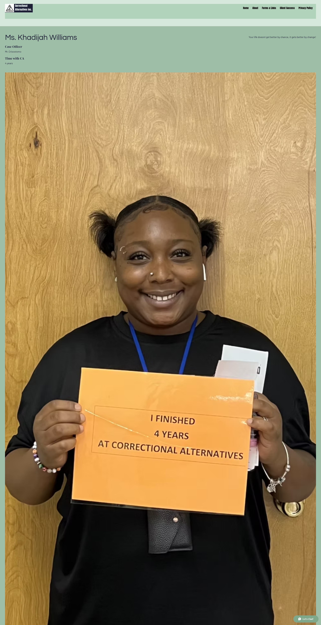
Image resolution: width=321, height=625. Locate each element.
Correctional (21, 6)
